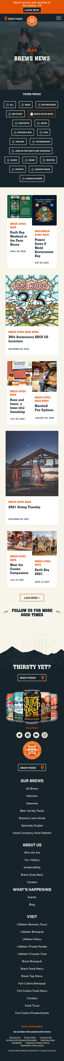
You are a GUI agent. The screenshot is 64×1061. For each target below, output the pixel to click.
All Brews (32, 788)
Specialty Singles (32, 825)
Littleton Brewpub (32, 931)
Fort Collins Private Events (32, 1013)
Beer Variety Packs (32, 810)
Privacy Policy (30, 1037)
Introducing (43, 141)
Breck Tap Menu (32, 976)
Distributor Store (48, 1040)
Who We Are (32, 852)
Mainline (32, 796)
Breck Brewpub (32, 961)
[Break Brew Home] (32, 21)
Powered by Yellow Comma (37, 1043)
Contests (23, 123)
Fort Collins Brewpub (32, 983)
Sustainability (32, 867)
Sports (19, 169)
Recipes (50, 160)
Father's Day (25, 132)
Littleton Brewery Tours (32, 924)
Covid (44, 123)
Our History (32, 860)
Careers (32, 882)
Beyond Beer (49, 105)
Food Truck (32, 1005)
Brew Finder (15, 19)
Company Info (46, 1037)
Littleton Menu (32, 939)
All (12, 105)
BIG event (17, 114)
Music (14, 160)
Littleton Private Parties (32, 946)
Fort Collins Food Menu (32, 991)
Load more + (32, 597)
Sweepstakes (42, 169)
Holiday (20, 141)
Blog (32, 904)
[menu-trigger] (59, 18)
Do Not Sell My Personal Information (21, 1040)
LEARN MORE (32, 10)
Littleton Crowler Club (32, 954)
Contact (32, 998)
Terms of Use (15, 1037)
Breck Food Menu (32, 968)
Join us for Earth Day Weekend (32, 151)
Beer (27, 105)
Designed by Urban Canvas (32, 1045)
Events (32, 897)
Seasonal (32, 803)
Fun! (45, 132)
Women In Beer (34, 178)
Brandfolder (17, 1043)
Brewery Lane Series (32, 818)
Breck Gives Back (43, 114)
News (32, 160)
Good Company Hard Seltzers (32, 833)
